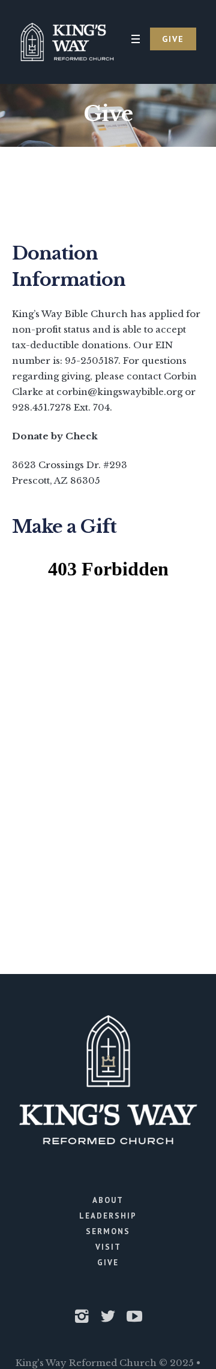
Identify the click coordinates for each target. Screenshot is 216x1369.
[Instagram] (82, 1316)
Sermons (108, 1231)
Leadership (108, 1216)
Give (108, 1263)
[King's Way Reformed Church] (67, 42)
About (108, 1200)
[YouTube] (134, 1316)
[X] (108, 1316)
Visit (108, 1247)
